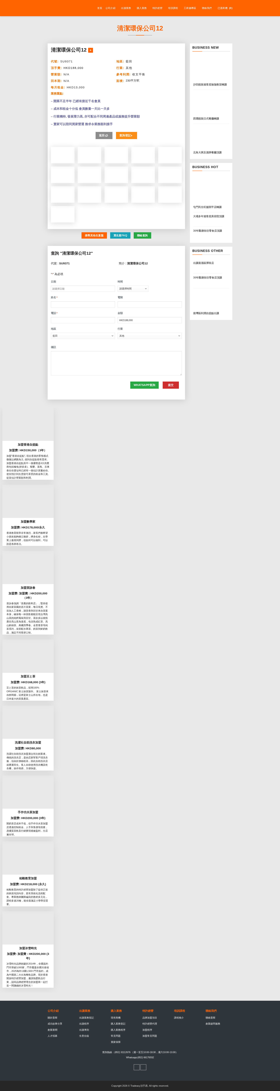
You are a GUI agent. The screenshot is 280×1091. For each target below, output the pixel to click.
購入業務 (142, 8)
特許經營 (157, 8)
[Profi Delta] (64, 8)
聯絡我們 (207, 8)
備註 (53, 347)
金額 (120, 313)
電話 (54, 313)
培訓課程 (173, 8)
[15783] (90, 50)
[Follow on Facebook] (137, 1067)
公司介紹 (110, 8)
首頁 (99, 8)
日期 (53, 281)
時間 (120, 281)
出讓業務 (126, 8)
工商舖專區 (190, 8)
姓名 (54, 297)
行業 (120, 328)
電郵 (120, 297)
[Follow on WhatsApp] (143, 1067)
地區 (53, 328)
